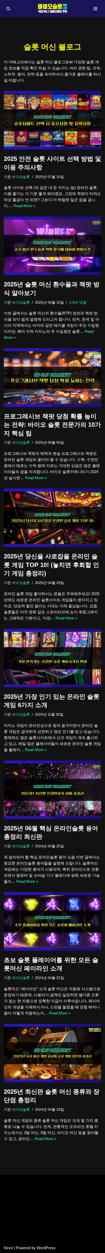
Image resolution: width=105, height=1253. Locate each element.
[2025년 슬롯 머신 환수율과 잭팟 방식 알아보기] (52, 246)
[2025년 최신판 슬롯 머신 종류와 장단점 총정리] (52, 1053)
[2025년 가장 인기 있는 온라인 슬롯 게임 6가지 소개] (52, 658)
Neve (8, 1248)
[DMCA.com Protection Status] (52, 1239)
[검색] (8, 9)
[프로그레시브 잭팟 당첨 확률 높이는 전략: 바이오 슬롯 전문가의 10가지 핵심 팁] (52, 377)
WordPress (46, 1248)
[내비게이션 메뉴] (95, 9)
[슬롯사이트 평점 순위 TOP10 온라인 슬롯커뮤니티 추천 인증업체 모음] (52, 9)
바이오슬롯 (21, 177)
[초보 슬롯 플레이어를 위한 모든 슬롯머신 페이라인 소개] (52, 921)
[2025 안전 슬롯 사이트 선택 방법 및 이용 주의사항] (52, 120)
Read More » (24, 206)
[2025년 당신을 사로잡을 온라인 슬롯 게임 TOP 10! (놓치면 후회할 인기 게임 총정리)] (52, 517)
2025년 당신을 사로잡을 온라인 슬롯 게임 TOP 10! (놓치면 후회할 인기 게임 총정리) (51, 565)
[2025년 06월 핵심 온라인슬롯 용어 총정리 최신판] (52, 789)
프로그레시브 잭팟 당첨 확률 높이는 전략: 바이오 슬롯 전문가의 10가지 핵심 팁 (52, 425)
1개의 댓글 (77, 302)
